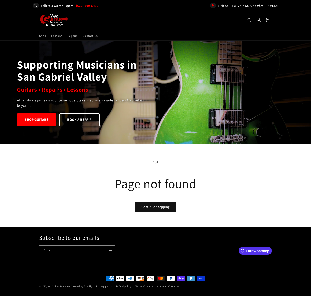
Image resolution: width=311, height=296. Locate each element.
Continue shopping (155, 207)
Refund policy (123, 286)
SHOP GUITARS (36, 119)
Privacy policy (104, 286)
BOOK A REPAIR (79, 119)
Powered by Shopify (81, 286)
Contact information (168, 286)
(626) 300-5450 (87, 6)
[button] (249, 20)
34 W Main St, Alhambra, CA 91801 (254, 6)
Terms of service (144, 286)
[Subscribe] (110, 250)
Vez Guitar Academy (59, 286)
